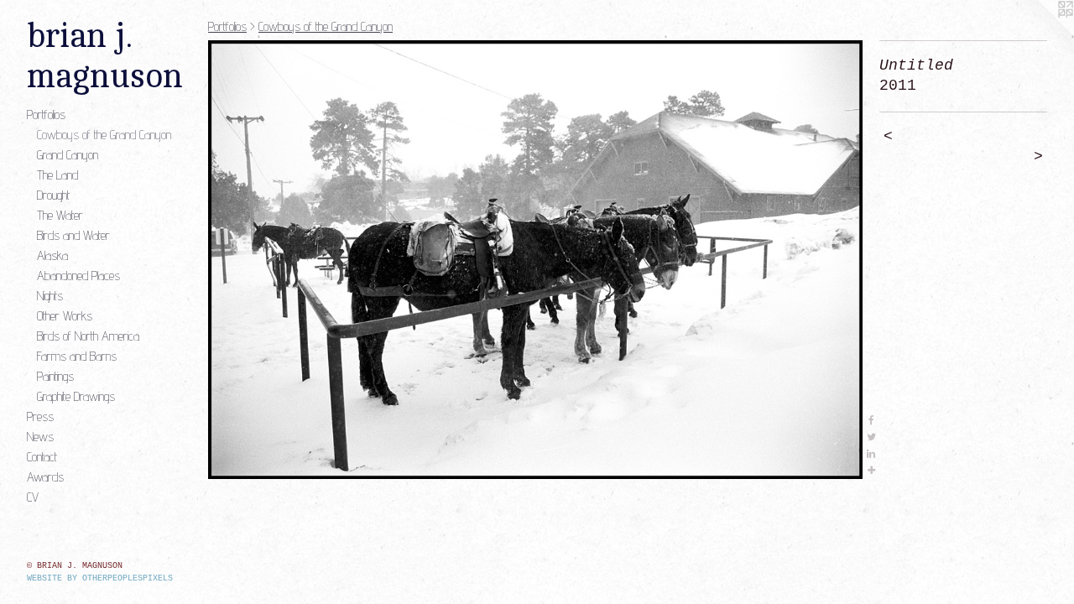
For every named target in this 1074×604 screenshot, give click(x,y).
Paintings (55, 376)
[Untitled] (535, 259)
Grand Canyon (67, 155)
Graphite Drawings (76, 396)
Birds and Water (73, 235)
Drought (53, 195)
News (40, 437)
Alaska (52, 255)
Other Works (64, 316)
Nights (50, 296)
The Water (60, 215)
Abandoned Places (78, 276)
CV (33, 497)
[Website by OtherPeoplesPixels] (1040, 33)
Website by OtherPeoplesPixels (100, 578)
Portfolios (46, 114)
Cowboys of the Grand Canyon (104, 135)
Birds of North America (88, 336)
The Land (57, 175)
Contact (42, 457)
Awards (45, 477)
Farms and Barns (77, 356)
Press (40, 416)
